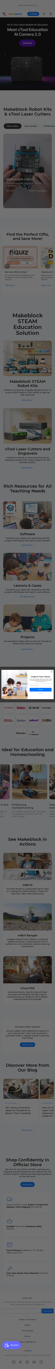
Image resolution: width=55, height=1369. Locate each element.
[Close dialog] (52, 671)
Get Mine (40, 689)
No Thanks (41, 693)
